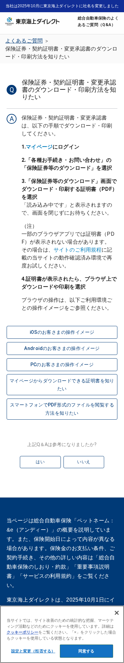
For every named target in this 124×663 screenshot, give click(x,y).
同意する (86, 651)
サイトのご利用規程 (78, 250)
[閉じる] (116, 613)
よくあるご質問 (24, 41)
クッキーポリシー (22, 632)
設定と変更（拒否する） (33, 651)
